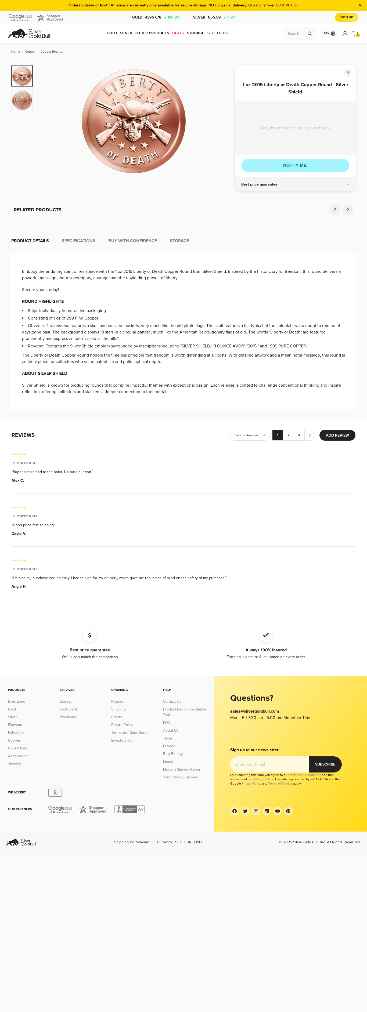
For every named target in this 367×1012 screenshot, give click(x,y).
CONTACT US (287, 5)
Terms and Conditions (129, 732)
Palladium (16, 732)
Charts (116, 717)
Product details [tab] (30, 241)
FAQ (166, 722)
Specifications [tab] (78, 241)
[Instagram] (256, 811)
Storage (66, 701)
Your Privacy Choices (180, 777)
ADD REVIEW (337, 435)
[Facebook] (234, 811)
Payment (118, 701)
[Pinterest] (288, 811)
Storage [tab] (179, 241)
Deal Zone (16, 701)
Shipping (118, 709)
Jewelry (14, 763)
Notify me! (295, 165)
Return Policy (122, 725)
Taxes (168, 738)
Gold (155, 17)
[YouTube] (277, 811)
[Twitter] (245, 811)
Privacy (169, 746)
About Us (171, 730)
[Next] (222, 121)
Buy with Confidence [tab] (132, 241)
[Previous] (45, 121)
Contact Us (172, 701)
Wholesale (68, 717)
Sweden (142, 842)
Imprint (168, 761)
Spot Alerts (69, 709)
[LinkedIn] (266, 811)
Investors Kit (121, 740)
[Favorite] (348, 72)
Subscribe (325, 764)
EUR (188, 842)
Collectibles (17, 748)
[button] (295, 184)
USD (198, 842)
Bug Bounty (173, 754)
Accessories (18, 756)
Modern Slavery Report (182, 769)
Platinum (15, 725)
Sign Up (346, 17)
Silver (214, 17)
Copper (14, 740)
